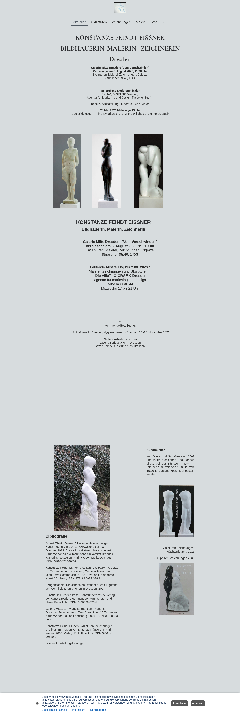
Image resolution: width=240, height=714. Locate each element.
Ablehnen (197, 703)
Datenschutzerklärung (54, 709)
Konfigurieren (98, 709)
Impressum (78, 709)
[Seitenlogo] (120, 7)
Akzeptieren (180, 703)
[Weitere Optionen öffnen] (164, 22)
